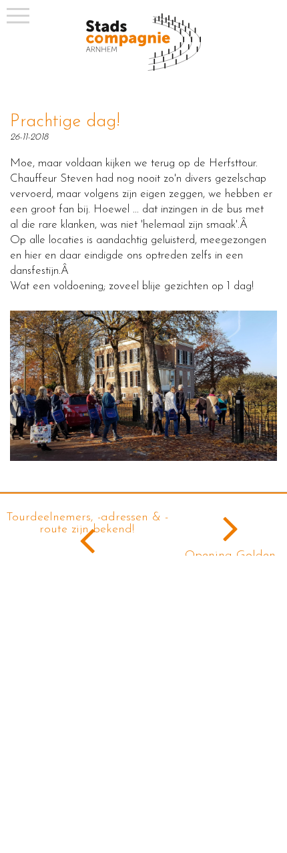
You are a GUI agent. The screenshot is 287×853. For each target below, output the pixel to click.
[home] (143, 68)
